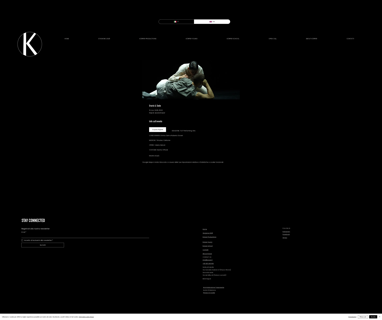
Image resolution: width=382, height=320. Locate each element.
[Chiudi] (379, 316)
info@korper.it (207, 260)
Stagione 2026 (208, 233)
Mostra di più (154, 156)
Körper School (208, 246)
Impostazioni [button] (352, 317)
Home (205, 229)
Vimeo (285, 238)
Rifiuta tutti (363, 317)
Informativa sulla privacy (86, 317)
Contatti (205, 250)
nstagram (286, 232)
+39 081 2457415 (208, 264)
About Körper (207, 254)
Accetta (373, 317)
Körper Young (207, 242)
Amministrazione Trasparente (213, 287)
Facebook (286, 234)
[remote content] (158, 129)
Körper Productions (209, 237)
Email (23, 232)
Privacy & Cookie (209, 293)
